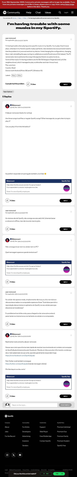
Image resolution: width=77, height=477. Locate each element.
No (47, 474)
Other (24, 18)
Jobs (6, 431)
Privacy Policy (26, 470)
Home (14, 18)
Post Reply (65, 405)
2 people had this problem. (15, 84)
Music (14, 75)
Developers (26, 431)
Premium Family (62, 436)
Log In (66, 12)
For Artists (25, 427)
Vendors (25, 445)
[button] (71, 39)
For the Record (10, 436)
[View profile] (7, 106)
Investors (25, 441)
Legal (6, 470)
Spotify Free (61, 445)
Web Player (44, 431)
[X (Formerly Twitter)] (13, 455)
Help (28, 12)
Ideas (48, 12)
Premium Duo (62, 431)
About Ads (44, 470)
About (7, 427)
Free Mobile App (45, 436)
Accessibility (51, 470)
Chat (38, 12)
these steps (69, 4)
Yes (57, 474)
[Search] (60, 12)
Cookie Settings (35, 470)
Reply (66, 84)
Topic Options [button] (7, 92)
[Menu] (72, 12)
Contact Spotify (45, 441)
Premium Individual (63, 427)
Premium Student (63, 441)
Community (13, 12)
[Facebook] (20, 455)
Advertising (26, 436)
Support (43, 427)
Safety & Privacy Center (15, 470)
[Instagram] (7, 455)
